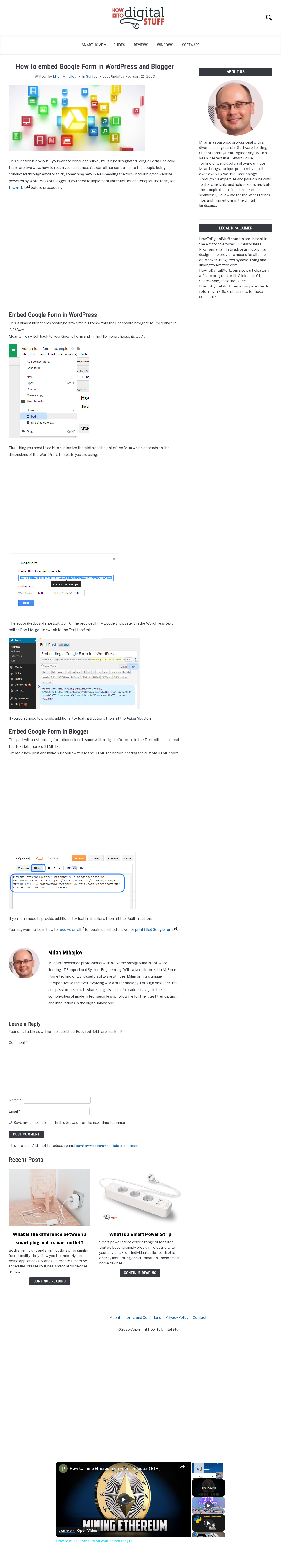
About (115, 1317)
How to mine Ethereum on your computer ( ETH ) (115, 1468)
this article (18, 188)
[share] (182, 1466)
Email (14, 1111)
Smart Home (92, 45)
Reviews (141, 45)
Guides (119, 45)
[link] (63, 1468)
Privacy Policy (176, 1317)
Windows (165, 45)
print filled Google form (154, 930)
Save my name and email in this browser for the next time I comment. (71, 1123)
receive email (69, 930)
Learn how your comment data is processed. (106, 1146)
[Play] (208, 1505)
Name (15, 1100)
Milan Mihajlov (64, 76)
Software (191, 45)
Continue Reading (50, 1281)
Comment (18, 1043)
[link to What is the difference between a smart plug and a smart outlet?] (49, 1197)
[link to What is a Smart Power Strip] (140, 1197)
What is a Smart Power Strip (140, 1234)
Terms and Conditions (143, 1317)
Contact (200, 1317)
